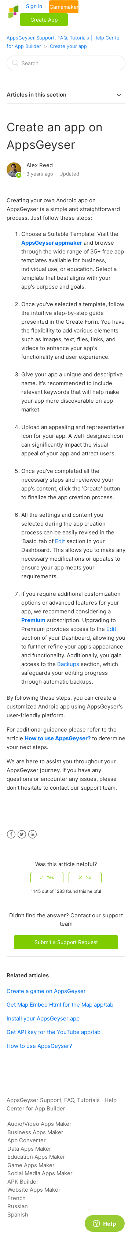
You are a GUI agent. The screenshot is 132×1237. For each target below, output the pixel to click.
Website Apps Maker (33, 1189)
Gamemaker (64, 7)
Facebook (11, 834)
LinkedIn (32, 834)
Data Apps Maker (29, 1148)
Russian (17, 1206)
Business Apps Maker (35, 1132)
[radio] (46, 877)
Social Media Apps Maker (40, 1173)
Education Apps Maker (36, 1156)
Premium (33, 620)
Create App (44, 19)
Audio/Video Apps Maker (39, 1123)
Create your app (68, 46)
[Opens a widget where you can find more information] (104, 1224)
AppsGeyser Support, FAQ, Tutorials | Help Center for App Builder (62, 1104)
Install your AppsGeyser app (43, 1018)
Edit (59, 541)
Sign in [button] (34, 6)
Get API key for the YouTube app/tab (53, 1032)
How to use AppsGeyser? (58, 738)
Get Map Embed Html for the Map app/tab (60, 1004)
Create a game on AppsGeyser (46, 991)
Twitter (21, 834)
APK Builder (22, 1181)
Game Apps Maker (31, 1165)
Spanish (17, 1214)
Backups (68, 664)
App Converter (26, 1140)
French (16, 1198)
